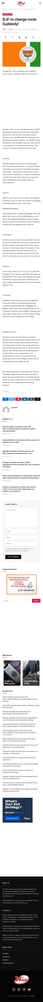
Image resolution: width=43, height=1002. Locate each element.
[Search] (40, 3)
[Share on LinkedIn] (26, 37)
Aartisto (32, 996)
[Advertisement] (21, 99)
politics (6, 391)
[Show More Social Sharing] (38, 37)
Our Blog (5, 953)
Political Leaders (7, 963)
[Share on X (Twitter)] (12, 37)
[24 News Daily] (21, 3)
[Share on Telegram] (33, 37)
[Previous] (4, 673)
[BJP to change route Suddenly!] (21, 54)
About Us (5, 960)
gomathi (11, 29)
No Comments (32, 29)
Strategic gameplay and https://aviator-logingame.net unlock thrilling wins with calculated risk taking (21, 464)
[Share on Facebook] (5, 37)
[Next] (38, 673)
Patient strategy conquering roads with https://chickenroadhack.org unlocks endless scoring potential (19, 429)
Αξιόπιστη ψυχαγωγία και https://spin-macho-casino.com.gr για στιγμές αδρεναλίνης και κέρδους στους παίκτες (19, 489)
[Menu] (3, 3)
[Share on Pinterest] (19, 37)
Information (7, 14)
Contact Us (6, 957)
